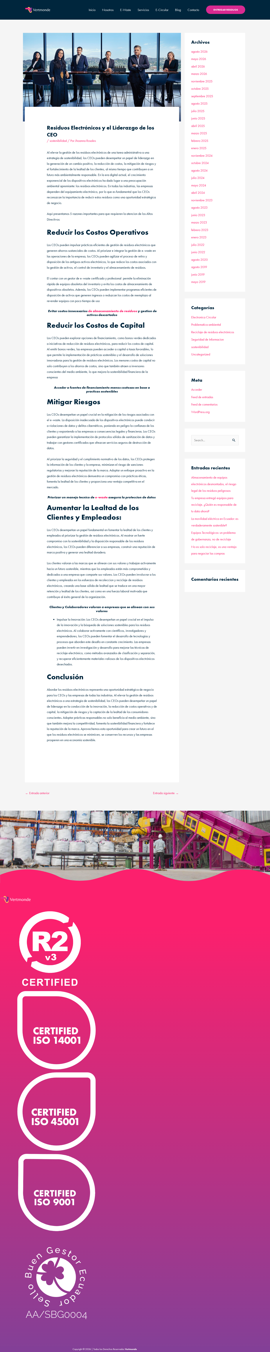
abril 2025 (198, 126)
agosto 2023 (199, 207)
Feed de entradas (202, 397)
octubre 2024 (200, 163)
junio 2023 (198, 215)
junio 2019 (198, 274)
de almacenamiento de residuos (112, 311)
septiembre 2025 (202, 96)
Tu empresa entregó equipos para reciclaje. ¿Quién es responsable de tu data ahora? (214, 504)
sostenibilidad (58, 141)
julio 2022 (197, 245)
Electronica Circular (203, 317)
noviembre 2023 (202, 200)
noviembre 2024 (202, 155)
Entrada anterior (37, 793)
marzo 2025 (199, 133)
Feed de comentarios (204, 404)
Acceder (196, 389)
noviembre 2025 (202, 81)
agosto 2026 (199, 51)
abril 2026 (198, 66)
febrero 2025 (199, 141)
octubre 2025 (200, 88)
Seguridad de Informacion (207, 339)
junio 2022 (198, 252)
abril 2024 (198, 192)
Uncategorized (200, 354)
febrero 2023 (199, 230)
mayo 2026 (198, 59)
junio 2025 (198, 118)
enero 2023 (198, 237)
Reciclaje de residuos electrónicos (212, 332)
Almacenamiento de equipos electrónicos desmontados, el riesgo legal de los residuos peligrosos (213, 484)
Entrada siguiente (166, 793)
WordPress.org (200, 412)
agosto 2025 (199, 103)
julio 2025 (197, 111)
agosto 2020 (199, 259)
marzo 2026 (199, 74)
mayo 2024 (198, 185)
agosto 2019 (199, 267)
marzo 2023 (199, 222)
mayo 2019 (198, 282)
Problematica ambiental (206, 324)
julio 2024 (197, 178)
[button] (225, 10)
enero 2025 (198, 148)
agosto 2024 (199, 170)
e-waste (101, 497)
